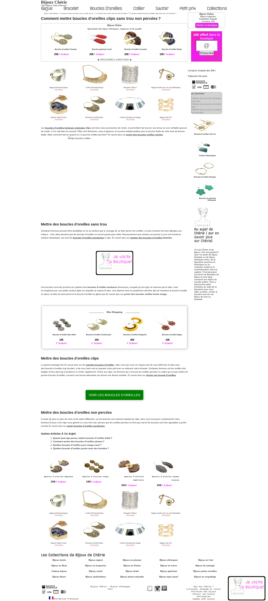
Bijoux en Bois (59, 565)
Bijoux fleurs (59, 576)
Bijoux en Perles (132, 565)
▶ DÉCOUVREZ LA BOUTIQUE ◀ (114, 59)
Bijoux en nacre (168, 565)
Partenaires (203, 596)
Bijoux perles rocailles (205, 571)
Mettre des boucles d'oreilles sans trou (206, 99)
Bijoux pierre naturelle (132, 576)
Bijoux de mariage (205, 565)
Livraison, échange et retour (203, 589)
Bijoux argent (96, 560)
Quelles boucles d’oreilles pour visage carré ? (77, 445)
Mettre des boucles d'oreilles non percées (206, 111)
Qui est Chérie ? (204, 586)
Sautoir (161, 8)
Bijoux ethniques (169, 560)
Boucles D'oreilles (106, 8)
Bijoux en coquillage (205, 576)
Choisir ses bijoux (203, 594)
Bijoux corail (95, 571)
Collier (138, 8)
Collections (217, 8)
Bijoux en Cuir (205, 560)
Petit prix (187, 8)
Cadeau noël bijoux (203, 599)
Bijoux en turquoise (95, 565)
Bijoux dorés (59, 560)
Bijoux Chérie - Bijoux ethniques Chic (110, 587)
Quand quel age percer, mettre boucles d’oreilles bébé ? (82, 438)
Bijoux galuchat (168, 571)
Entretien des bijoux (203, 591)
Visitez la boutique (206, 25)
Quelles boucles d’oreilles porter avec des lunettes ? (81, 448)
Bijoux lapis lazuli (168, 576)
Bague (46, 8)
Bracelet (70, 8)
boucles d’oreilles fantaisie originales (65, 128)
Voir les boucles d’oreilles (114, 395)
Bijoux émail (132, 571)
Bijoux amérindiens (95, 576)
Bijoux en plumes (132, 560)
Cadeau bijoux (59, 571)
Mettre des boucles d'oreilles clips (206, 105)
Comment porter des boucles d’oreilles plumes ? (78, 441)
